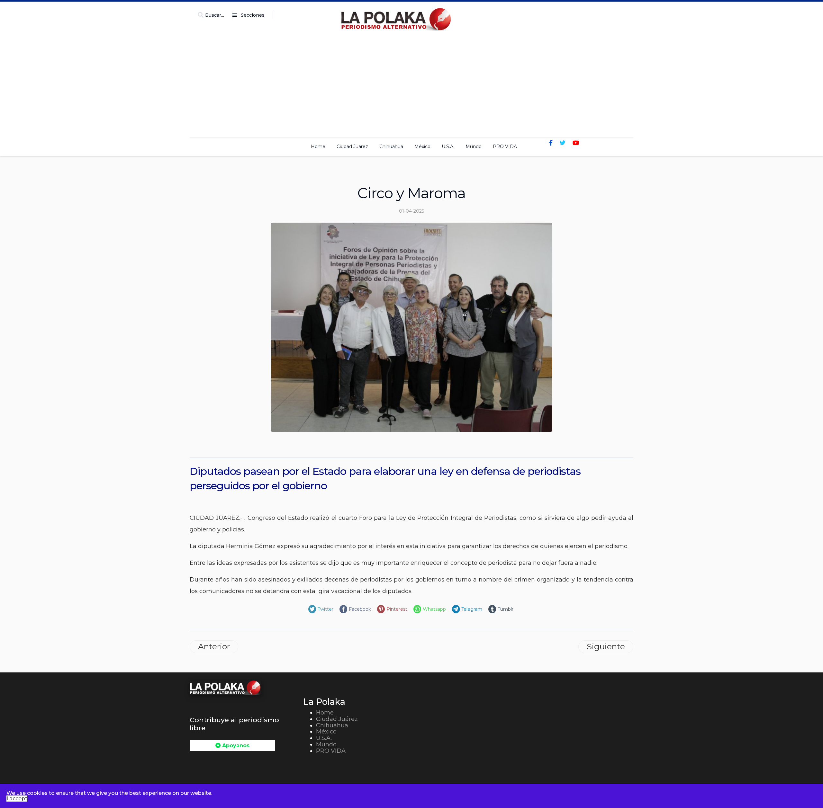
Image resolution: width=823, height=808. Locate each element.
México (422, 146)
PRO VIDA (505, 146)
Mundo (474, 146)
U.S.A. (448, 146)
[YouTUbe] (576, 143)
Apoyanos (235, 745)
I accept (16, 798)
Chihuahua (391, 146)
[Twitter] (562, 143)
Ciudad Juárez (352, 146)
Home (318, 146)
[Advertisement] (411, 82)
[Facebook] (551, 143)
